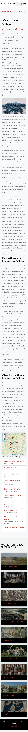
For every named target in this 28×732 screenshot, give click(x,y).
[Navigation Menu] (25, 4)
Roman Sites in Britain (8, 695)
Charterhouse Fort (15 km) (12, 495)
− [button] (4, 437)
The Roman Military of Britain (10, 658)
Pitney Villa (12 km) (10, 467)
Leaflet (12, 454)
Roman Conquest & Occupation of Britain (14, 621)
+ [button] (4, 435)
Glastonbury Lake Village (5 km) (14, 461)
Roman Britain (6, 11)
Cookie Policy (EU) (14, 725)
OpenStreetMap (18, 454)
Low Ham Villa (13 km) (11, 474)
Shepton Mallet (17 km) (11, 510)
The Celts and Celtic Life (9, 603)
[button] (4, 439)
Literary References (8, 714)
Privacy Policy (14, 726)
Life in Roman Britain (8, 640)
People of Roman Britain (9, 677)
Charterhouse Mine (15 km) (12, 489)
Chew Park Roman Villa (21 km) (14, 527)
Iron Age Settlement (13, 29)
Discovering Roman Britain (10, 566)
